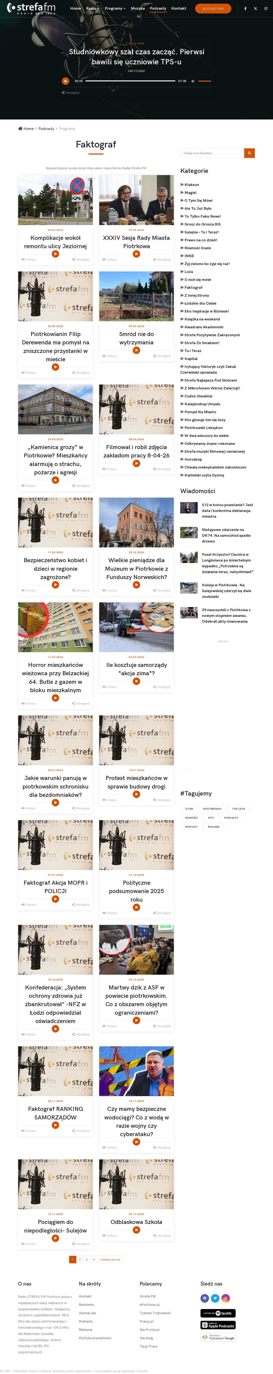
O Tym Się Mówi (198, 200)
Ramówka (86, 1305)
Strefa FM (148, 1296)
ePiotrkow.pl (150, 1305)
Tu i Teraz (192, 351)
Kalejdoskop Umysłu (202, 404)
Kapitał (190, 359)
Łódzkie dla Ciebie (200, 303)
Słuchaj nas (87, 1313)
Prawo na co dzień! (200, 240)
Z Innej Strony (196, 295)
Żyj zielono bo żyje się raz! (207, 264)
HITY (211, 818)
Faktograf (136, 71)
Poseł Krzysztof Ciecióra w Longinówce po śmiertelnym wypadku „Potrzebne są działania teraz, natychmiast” (228, 563)
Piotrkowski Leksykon (203, 428)
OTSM (189, 809)
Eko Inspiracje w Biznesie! (206, 311)
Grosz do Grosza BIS (202, 224)
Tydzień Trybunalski (155, 1313)
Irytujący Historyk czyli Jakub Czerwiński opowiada (208, 369)
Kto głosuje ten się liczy (204, 420)
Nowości (191, 818)
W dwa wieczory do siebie (206, 435)
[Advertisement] (223, 707)
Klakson (191, 185)
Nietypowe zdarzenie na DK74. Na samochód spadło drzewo (226, 536)
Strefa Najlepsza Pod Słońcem (210, 380)
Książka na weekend (202, 319)
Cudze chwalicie (198, 396)
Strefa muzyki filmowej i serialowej (214, 451)
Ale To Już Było (198, 208)
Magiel (190, 192)
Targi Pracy (148, 1347)
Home (75, 8)
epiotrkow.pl (212, 809)
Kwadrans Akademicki (203, 327)
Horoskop (193, 459)
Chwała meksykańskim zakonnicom (215, 467)
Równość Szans (197, 248)
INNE (189, 256)
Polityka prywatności (95, 1338)
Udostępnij (71, 92)
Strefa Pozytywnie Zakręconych (212, 335)
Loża (188, 272)
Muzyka (138, 8)
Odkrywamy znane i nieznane (209, 443)
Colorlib (142, 1371)
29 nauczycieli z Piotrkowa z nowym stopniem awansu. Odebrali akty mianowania (226, 616)
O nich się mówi (197, 279)
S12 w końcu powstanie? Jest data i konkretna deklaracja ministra (227, 511)
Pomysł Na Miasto (200, 412)
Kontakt (178, 8)
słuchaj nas (213, 8)
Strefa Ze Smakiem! (201, 343)
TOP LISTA (238, 809)
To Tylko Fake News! (202, 216)
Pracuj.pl (147, 1321)
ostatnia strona (110, 1259)
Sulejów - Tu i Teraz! (201, 232)
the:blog (146, 1338)
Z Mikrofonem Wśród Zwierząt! (212, 388)
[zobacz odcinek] (56, 253)
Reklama (213, 827)
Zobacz (30, 259)
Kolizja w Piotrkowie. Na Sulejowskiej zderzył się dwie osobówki (226, 591)
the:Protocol (150, 1330)
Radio (91, 8)
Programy (113, 8)
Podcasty (158, 8)
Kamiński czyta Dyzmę (204, 475)
